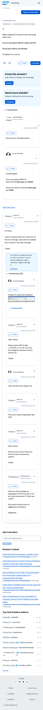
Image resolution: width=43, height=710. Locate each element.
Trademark (10, 699)
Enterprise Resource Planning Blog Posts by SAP (22, 566)
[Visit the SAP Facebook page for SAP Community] (16, 682)
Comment (35, 63)
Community (15, 3)
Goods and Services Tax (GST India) (24, 24)
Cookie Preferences (11, 705)
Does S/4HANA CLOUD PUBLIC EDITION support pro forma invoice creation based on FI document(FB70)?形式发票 (21, 575)
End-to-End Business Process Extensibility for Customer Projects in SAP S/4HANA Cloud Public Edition (20, 599)
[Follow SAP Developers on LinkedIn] (27, 682)
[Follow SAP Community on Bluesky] (19, 682)
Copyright (10, 694)
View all (5, 671)
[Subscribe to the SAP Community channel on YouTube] (23, 682)
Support (32, 699)
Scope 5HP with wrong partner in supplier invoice (20, 554)
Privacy (10, 688)
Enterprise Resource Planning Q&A (17, 557)
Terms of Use (32, 688)
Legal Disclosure (32, 694)
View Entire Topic (9, 207)
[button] (19, 63)
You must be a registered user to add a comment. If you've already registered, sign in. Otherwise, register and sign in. (21, 260)
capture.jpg (16, 308)
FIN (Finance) (7, 24)
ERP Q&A (6, 8)
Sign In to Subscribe (30, 12)
